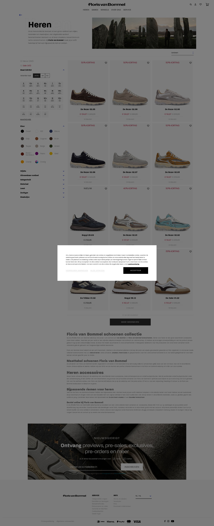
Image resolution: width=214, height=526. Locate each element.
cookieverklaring (133, 264)
